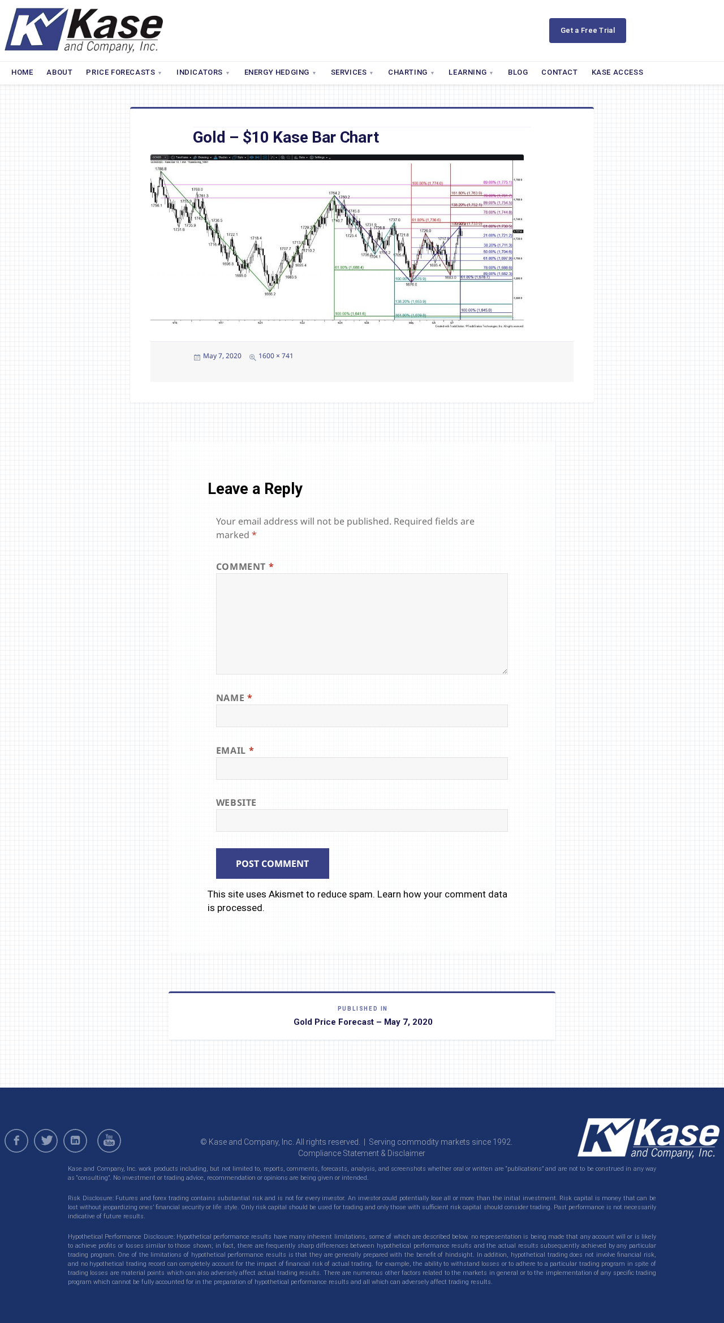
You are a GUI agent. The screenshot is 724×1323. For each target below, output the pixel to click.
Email (235, 750)
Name (234, 697)
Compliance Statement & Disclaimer (361, 1153)
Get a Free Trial (588, 30)
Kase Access (618, 72)
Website (236, 802)
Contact (559, 72)
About (59, 72)
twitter (46, 1141)
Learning (467, 72)
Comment (245, 566)
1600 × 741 (276, 355)
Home (22, 72)
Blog (518, 72)
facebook (16, 1141)
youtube (111, 1141)
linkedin (75, 1141)
